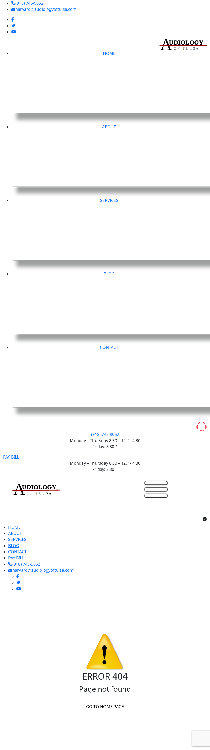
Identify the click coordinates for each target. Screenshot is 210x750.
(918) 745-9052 (29, 3)
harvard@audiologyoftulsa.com (46, 9)
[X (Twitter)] (13, 25)
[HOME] (36, 489)
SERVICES (17, 539)
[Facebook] (12, 19)
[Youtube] (13, 32)
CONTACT (17, 552)
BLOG (13, 545)
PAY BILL (11, 457)
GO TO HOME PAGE (105, 707)
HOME (14, 527)
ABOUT (15, 533)
